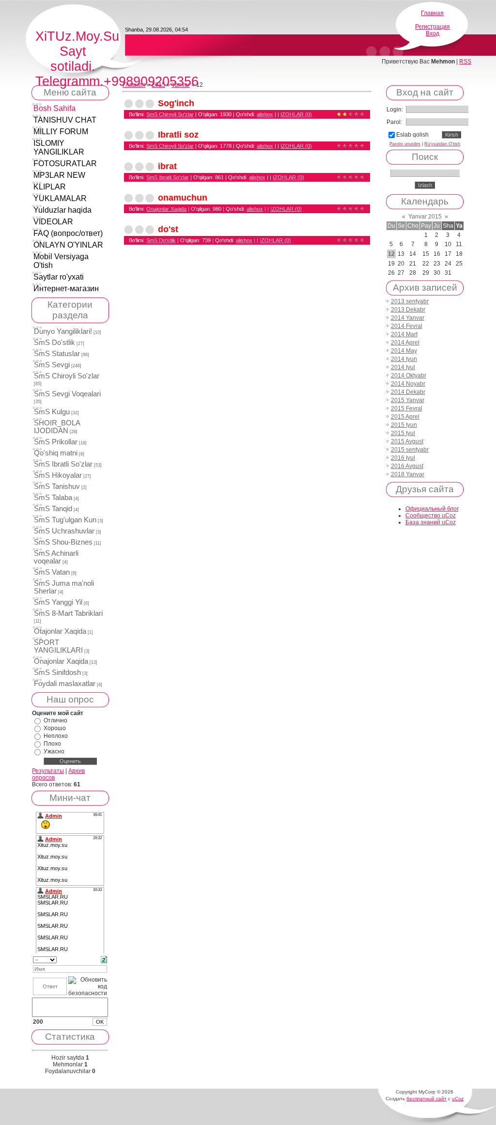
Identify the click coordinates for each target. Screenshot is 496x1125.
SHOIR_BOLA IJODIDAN (57, 427)
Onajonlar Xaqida (61, 661)
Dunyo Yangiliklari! (63, 331)
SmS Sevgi (52, 365)
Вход (432, 33)
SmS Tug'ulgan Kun (65, 520)
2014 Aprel (405, 342)
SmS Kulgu (52, 412)
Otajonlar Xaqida (60, 631)
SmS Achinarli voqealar (56, 557)
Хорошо (55, 728)
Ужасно (54, 751)
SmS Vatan (52, 572)
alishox (265, 114)
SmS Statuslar (57, 354)
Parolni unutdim (404, 143)
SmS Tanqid (53, 509)
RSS (465, 61)
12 (391, 253)
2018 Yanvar (407, 474)
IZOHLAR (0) (296, 114)
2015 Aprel (405, 416)
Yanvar (180, 84)
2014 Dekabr (408, 392)
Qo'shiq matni (56, 453)
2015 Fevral (406, 408)
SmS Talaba (53, 497)
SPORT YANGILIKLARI (58, 646)
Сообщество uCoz (430, 515)
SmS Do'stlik (54, 342)
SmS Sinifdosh (57, 672)
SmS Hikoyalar (58, 475)
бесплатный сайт (426, 1098)
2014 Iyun (404, 359)
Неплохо (56, 736)
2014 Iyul (403, 367)
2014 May (404, 350)
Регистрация (432, 26)
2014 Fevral (406, 326)
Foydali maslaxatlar (64, 684)
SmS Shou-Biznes (63, 542)
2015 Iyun (404, 425)
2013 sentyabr (410, 301)
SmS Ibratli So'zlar (63, 464)
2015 (158, 84)
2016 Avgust (407, 466)
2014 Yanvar (407, 317)
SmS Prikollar (56, 442)
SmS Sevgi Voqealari (67, 394)
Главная (432, 13)
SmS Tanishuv (57, 486)
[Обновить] (104, 959)
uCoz (458, 1098)
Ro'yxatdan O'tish (442, 143)
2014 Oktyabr (408, 375)
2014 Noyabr (408, 383)
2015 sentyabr (410, 449)
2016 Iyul (403, 457)
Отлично (55, 720)
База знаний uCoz (430, 522)
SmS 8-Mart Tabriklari (68, 613)
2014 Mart (404, 334)
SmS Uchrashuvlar (64, 531)
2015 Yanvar (407, 400)
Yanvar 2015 (425, 216)
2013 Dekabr (408, 309)
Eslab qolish (412, 134)
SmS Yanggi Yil (58, 602)
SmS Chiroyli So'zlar (66, 376)
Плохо (52, 743)
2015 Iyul (403, 433)
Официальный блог (432, 508)
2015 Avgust (407, 441)
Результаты (48, 770)
